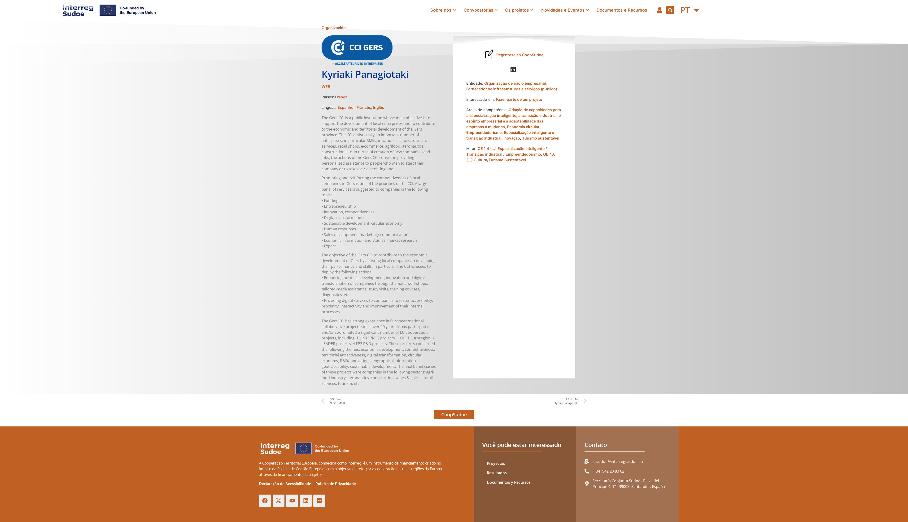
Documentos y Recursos (509, 482)
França (341, 97)
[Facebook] (265, 501)
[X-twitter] (279, 501)
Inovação (511, 138)
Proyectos (496, 463)
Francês (364, 107)
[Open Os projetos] (531, 10)
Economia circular (523, 126)
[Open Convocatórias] (496, 10)
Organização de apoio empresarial (515, 83)
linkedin (517, 69)
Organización (334, 27)
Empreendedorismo (484, 132)
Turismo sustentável (540, 138)
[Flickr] (319, 501)
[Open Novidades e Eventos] (587, 10)
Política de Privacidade (335, 483)
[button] (670, 10)
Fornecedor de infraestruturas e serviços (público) (511, 89)
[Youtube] (292, 501)
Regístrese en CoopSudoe (519, 55)
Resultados (497, 472)
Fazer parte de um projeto (519, 99)
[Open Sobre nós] (454, 10)
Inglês (378, 107)
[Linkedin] (306, 501)
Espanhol (345, 107)
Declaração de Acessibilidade (285, 483)
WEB (326, 86)
